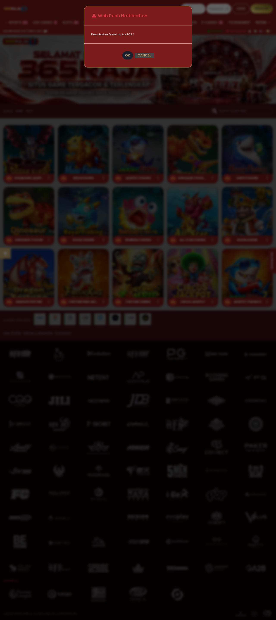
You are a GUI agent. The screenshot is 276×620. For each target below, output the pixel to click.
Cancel (144, 55)
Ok (127, 55)
